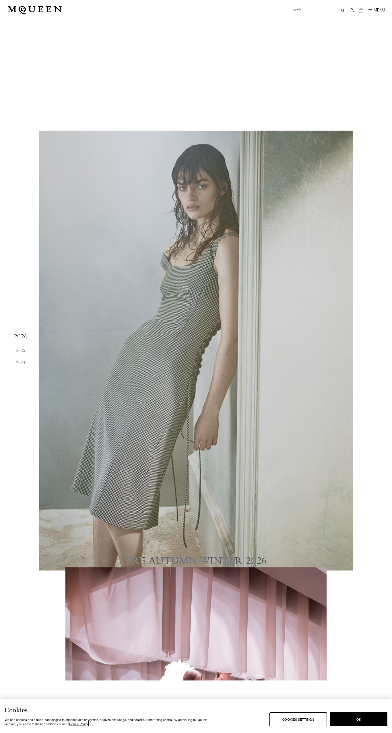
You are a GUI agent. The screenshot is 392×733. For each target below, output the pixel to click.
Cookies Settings (298, 719)
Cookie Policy (78, 724)
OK (358, 719)
